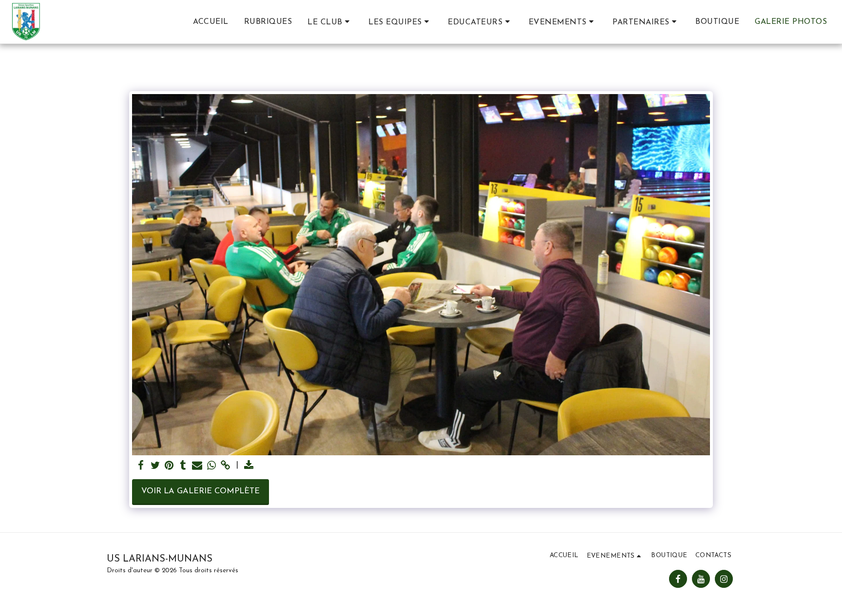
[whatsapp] (211, 466)
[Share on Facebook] (141, 466)
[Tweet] (155, 466)
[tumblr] (183, 466)
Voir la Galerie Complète (200, 491)
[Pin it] (169, 466)
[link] (225, 466)
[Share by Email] (197, 466)
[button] (330, 22)
